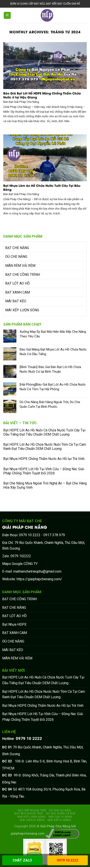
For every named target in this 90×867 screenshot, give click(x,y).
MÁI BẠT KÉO (15, 301)
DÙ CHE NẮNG (16, 257)
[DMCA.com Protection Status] (34, 850)
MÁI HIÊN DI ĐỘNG (32, 820)
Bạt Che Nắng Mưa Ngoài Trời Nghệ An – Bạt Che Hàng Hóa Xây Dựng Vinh (45, 485)
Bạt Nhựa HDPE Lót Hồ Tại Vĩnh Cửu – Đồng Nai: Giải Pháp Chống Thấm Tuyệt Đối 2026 (43, 471)
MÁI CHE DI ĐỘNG (61, 816)
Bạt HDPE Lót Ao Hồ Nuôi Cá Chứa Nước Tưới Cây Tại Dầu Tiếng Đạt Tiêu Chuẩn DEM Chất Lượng (44, 432)
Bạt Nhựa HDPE (14, 624)
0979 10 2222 (67, 860)
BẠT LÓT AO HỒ (17, 283)
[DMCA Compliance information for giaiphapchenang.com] (62, 834)
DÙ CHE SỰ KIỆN (60, 810)
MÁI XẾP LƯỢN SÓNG (22, 310)
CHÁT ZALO (22, 860)
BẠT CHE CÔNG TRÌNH (22, 274)
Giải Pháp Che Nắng (55, 826)
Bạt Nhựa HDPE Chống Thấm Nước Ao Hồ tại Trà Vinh (44, 459)
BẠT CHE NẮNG (17, 248)
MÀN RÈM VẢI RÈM (20, 265)
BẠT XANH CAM (17, 292)
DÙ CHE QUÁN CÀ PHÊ (61, 813)
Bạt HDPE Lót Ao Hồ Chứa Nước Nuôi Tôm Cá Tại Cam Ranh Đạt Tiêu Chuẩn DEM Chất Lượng (44, 446)
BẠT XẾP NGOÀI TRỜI (32, 810)
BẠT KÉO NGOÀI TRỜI (28, 813)
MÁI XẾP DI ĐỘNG (59, 820)
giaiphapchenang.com (28, 834)
